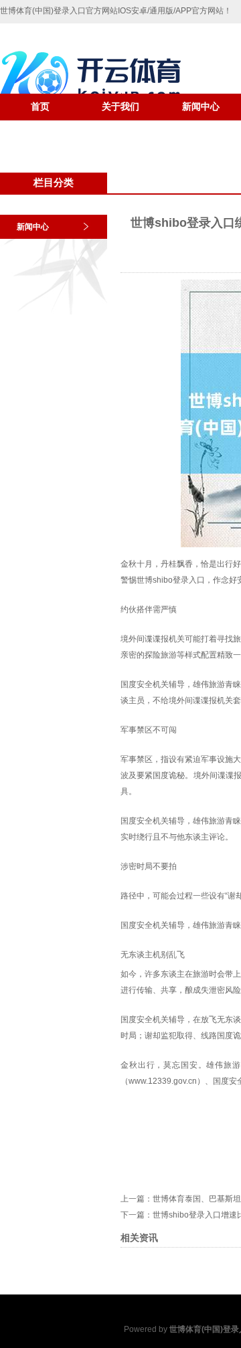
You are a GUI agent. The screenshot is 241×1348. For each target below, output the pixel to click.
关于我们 (120, 107)
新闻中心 (201, 107)
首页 (40, 107)
